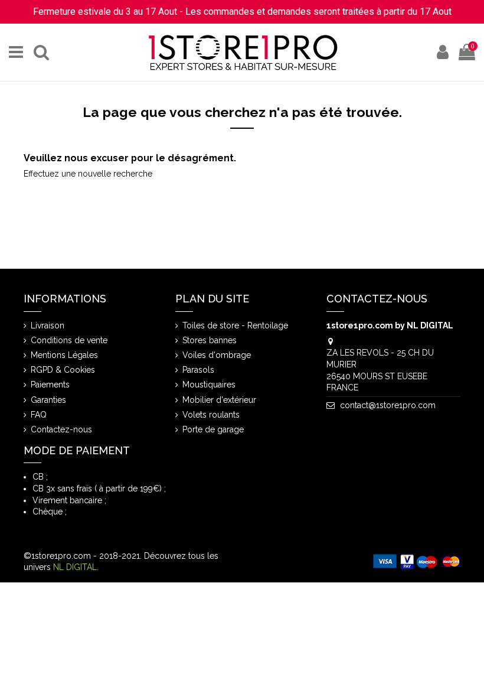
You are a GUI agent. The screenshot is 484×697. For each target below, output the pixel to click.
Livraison (47, 325)
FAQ (39, 414)
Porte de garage (213, 429)
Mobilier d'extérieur (219, 400)
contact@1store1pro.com (388, 405)
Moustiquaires (209, 384)
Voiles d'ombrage (216, 355)
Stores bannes (209, 340)
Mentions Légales (64, 355)
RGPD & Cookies (63, 369)
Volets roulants (211, 414)
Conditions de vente (69, 340)
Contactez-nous (61, 429)
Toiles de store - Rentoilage (235, 325)
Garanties (48, 400)
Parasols (198, 369)
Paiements (50, 384)
